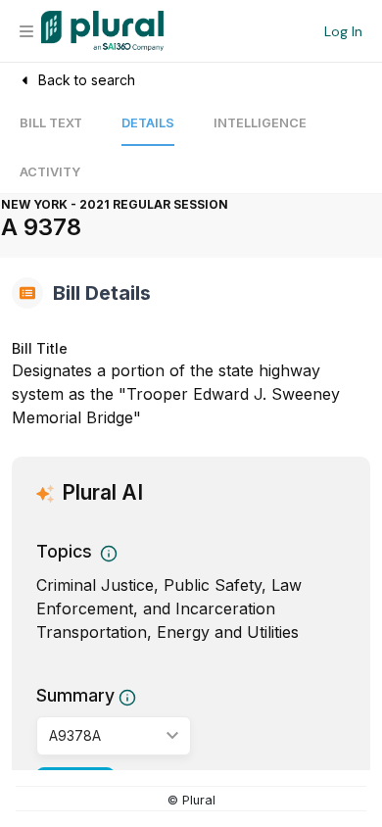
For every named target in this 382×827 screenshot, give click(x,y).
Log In (343, 31)
